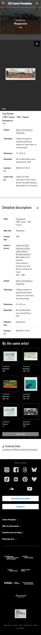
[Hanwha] (20, 598)
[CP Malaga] (27, 572)
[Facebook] (15, 470)
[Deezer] (34, 480)
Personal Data (28, 625)
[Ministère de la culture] (20, 613)
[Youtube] (29, 489)
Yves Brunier (8, 113)
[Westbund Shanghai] (29, 585)
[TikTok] (6, 480)
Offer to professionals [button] (10, 526)
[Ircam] (29, 559)
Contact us (20, 506)
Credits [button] (4, 109)
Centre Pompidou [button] (9, 519)
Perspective (20, 133)
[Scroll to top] (36, 630)
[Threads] (25, 470)
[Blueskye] (34, 470)
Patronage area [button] (8, 539)
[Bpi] (13, 559)
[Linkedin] (15, 480)
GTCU (21, 625)
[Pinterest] (25, 480)
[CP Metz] (14, 572)
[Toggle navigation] (37, 3)
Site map (15, 625)
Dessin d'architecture (24, 130)
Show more (20, 434)
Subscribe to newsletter (20, 498)
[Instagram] (6, 470)
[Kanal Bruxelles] (13, 585)
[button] (20, 208)
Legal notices (8, 625)
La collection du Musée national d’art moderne (19, 449)
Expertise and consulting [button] (12, 532)
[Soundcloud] (11, 489)
